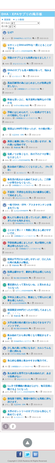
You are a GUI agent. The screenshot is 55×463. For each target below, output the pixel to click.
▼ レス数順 (18, 19)
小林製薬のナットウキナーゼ (28, 89)
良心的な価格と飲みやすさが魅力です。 (28, 360)
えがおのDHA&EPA (21, 211)
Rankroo (26, 461)
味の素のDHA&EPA (21, 278)
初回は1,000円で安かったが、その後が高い (29, 128)
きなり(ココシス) (19, 64)
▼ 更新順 (6, 19)
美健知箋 (17, 147)
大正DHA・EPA (18, 135)
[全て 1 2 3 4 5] (12, 26)
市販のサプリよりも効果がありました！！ (29, 57)
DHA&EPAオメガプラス (22, 38)
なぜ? (10, 32)
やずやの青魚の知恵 (21, 105)
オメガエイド (17, 76)
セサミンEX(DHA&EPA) (24, 51)
